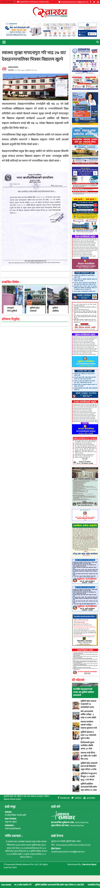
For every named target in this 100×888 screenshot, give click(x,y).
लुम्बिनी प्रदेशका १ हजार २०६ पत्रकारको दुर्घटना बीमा (88, 735)
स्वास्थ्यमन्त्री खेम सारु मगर (34, 848)
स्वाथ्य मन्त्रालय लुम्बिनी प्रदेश (32, 845)
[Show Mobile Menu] (4, 41)
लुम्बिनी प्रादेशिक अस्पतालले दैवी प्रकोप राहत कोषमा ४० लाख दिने (43, 885)
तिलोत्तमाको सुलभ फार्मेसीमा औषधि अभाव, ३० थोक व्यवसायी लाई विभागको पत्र (87, 749)
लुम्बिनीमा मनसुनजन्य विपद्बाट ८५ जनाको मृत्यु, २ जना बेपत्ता (89, 776)
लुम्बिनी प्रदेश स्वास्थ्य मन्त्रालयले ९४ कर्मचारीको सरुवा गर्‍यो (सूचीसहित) (88, 705)
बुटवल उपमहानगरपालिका (34, 854)
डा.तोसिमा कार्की (17, 854)
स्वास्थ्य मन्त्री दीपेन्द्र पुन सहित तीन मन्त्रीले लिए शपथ (89, 756)
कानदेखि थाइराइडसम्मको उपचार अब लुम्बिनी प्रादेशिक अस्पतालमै (83, 692)
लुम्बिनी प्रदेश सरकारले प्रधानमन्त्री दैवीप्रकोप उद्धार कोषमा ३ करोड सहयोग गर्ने (89, 767)
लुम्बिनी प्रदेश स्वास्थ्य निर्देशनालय (17, 851)
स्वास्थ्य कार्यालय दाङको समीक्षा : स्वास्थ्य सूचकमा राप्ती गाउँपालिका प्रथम (89, 726)
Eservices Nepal (89, 864)
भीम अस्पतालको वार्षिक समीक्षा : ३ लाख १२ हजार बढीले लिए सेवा (88, 716)
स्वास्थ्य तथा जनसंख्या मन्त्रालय (21, 841)
